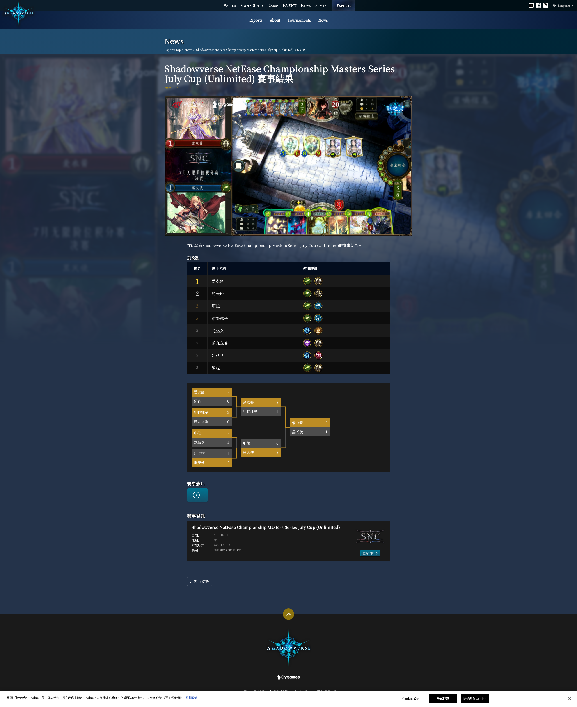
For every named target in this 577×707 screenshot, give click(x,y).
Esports (256, 20)
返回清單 (202, 581)
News (323, 20)
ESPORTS (344, 2)
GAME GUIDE (252, 5)
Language (561, 6)
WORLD (230, 5)
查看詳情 (368, 553)
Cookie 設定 (410, 698)
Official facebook (538, 5)
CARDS (273, 5)
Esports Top (173, 49)
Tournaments (299, 20)
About (275, 20)
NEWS (306, 5)
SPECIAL (321, 5)
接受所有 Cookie (474, 698)
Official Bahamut (545, 5)
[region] (288, 699)
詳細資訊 (191, 698)
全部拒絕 (443, 698)
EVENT (290, 5)
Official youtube (531, 5)
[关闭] (570, 698)
